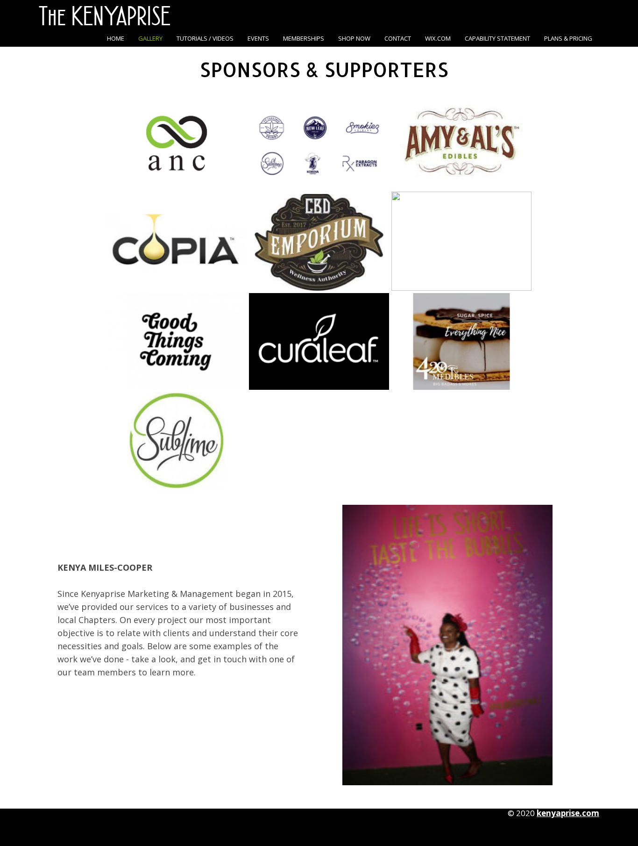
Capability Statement (497, 38)
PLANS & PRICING (568, 38)
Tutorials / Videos (205, 38)
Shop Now (354, 38)
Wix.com (438, 38)
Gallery (150, 38)
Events (258, 38)
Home (115, 38)
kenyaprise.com (568, 813)
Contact (397, 38)
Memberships (303, 38)
